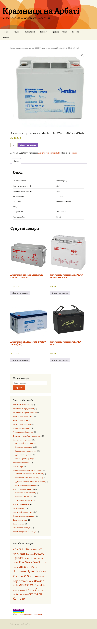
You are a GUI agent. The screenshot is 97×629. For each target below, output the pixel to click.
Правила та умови (59, 32)
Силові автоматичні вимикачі (24, 516)
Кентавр (19, 599)
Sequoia (15, 590)
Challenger (30, 554)
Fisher (14, 567)
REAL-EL (33, 585)
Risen (39, 585)
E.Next (41, 558)
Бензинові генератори (24, 447)
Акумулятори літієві (20, 420)
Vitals (39, 589)
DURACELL (36, 558)
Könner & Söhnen (25, 576)
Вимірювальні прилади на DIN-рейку (29, 477)
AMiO (36, 549)
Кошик (16, 32)
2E (14, 549)
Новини (6, 37)
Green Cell (28, 567)
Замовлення (30, 32)
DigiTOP (17, 558)
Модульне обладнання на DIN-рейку (27, 470)
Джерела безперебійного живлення (27, 436)
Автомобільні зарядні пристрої (25, 412)
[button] (82, 55)
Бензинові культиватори (25, 492)
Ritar (43, 585)
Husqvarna (19, 571)
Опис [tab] (16, 161)
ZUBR (25, 594)
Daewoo (39, 553)
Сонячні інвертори (20, 520)
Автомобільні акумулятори (23, 408)
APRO (16, 553)
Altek (31, 549)
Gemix (21, 566)
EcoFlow (16, 563)
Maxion (39, 581)
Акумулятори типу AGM (22, 424)
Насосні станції (19, 508)
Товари (5, 32)
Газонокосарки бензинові (23, 432)
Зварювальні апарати (21, 462)
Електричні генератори (22, 440)
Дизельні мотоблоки (23, 500)
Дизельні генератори (23, 455)
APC (40, 549)
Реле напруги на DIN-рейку (25, 485)
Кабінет (43, 32)
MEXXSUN (24, 585)
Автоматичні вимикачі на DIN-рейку (29, 474)
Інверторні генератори (24, 443)
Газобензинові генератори (26, 451)
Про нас (75, 32)
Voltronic (17, 594)
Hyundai (32, 571)
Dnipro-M (27, 558)
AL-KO (25, 549)
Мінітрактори (18, 466)
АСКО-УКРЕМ (34, 594)
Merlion (74, 153)
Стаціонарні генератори (24, 459)
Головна (13, 48)
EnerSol (37, 562)
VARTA (32, 590)
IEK (40, 571)
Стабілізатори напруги (22, 528)
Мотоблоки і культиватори (23, 489)
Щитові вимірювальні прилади (25, 532)
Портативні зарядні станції (23, 512)
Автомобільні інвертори (22, 405)
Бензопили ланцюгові (21, 428)
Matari (31, 581)
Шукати (19, 387)
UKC (27, 590)
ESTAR (45, 563)
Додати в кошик (28, 145)
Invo (45, 571)
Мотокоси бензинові (21, 504)
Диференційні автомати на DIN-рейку (30, 481)
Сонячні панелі (18, 524)
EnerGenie (25, 562)
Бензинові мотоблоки (23, 496)
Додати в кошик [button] (20, 293)
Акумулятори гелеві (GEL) (28, 48)
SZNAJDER (21, 590)
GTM (35, 566)
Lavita (41, 576)
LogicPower (20, 581)
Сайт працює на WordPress (20, 624)
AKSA (19, 549)
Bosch (22, 553)
